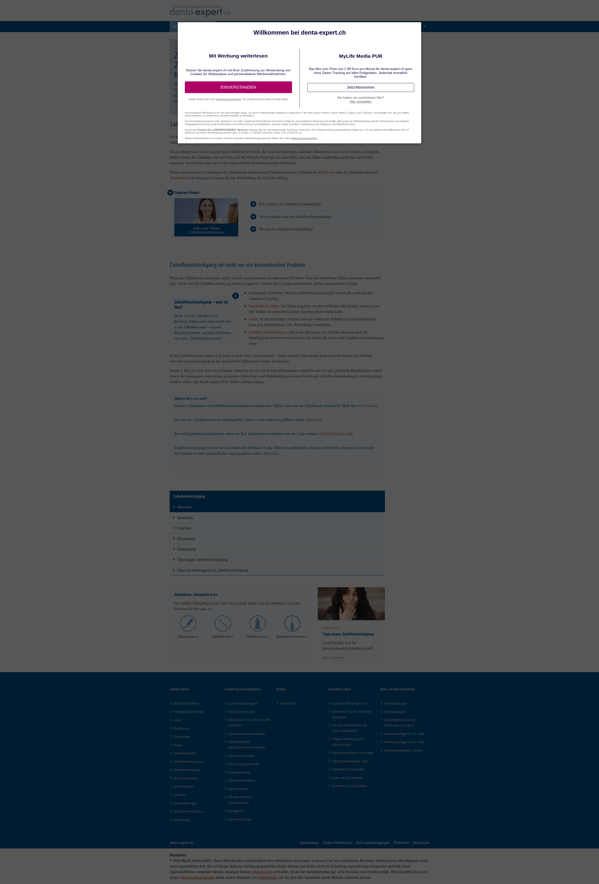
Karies (253, 318)
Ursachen (184, 527)
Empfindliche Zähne (264, 305)
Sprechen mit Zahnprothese (349, 786)
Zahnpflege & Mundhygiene (242, 689)
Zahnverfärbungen (185, 803)
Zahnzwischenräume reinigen (246, 734)
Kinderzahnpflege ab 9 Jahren (403, 750)
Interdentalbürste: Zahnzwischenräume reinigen (246, 744)
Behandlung (186, 538)
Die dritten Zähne (339, 689)
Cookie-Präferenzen (337, 842)
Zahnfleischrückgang (189, 496)
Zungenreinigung (239, 772)
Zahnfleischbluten (184, 753)
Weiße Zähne (288, 703)
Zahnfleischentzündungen (268, 332)
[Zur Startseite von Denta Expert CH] (200, 11)
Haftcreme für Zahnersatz (348, 769)
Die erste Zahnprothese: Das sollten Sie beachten (349, 728)
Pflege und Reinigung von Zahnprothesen (348, 742)
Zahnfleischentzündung (188, 761)
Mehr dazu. (314, 419)
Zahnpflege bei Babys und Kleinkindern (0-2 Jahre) (400, 722)
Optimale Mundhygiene (242, 703)
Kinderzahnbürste (395, 703)
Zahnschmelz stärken (241, 780)
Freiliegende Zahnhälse (188, 712)
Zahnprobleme (179, 689)
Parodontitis (179, 177)
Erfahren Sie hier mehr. (336, 433)
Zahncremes (186, 636)
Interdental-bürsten (290, 636)
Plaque (177, 745)
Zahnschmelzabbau (186, 778)
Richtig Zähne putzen (241, 712)
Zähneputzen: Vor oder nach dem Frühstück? (249, 722)
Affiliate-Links (262, 871)
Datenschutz (309, 842)
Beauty (280, 689)
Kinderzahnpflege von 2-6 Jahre (404, 734)
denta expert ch (181, 842)
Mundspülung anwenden (243, 764)
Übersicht (184, 506)
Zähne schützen (238, 789)
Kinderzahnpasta (395, 712)
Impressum (421, 842)
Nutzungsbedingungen (373, 842)
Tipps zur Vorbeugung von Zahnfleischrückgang (212, 570)
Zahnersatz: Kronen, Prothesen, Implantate (352, 714)
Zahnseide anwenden (241, 756)
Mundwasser (255, 636)
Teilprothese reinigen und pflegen (353, 752)
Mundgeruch (181, 728)
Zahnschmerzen (183, 786)
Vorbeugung (186, 549)
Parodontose (181, 736)
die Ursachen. (368, 405)
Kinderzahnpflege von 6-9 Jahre (404, 742)
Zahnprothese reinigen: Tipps (350, 761)
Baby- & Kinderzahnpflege (397, 689)
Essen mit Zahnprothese (347, 777)
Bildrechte (401, 842)
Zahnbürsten (221, 636)
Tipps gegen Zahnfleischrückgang (202, 559)
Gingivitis (326, 172)
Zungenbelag (181, 820)
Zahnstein (179, 795)
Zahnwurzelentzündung (188, 811)
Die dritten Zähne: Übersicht (349, 703)
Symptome (185, 517)
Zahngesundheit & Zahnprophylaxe (239, 800)
